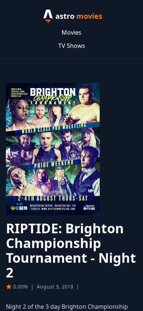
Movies (71, 32)
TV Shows (71, 46)
